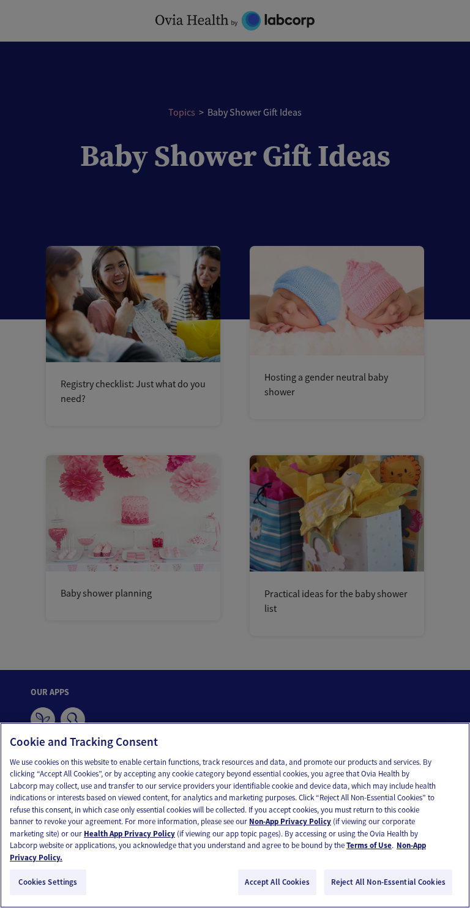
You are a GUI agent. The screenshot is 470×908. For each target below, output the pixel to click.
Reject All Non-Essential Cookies (388, 882)
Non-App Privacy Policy (290, 821)
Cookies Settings (47, 882)
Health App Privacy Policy (129, 833)
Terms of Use (369, 845)
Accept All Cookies (277, 882)
